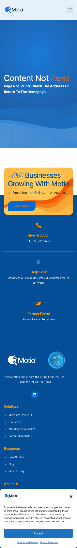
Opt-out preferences (27, 542)
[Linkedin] (34, 394)
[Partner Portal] (38, 303)
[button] (71, 497)
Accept (38, 533)
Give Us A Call (38, 235)
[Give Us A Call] (38, 225)
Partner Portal (38, 313)
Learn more (22, 206)
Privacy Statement (49, 542)
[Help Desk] (38, 261)
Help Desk (38, 272)
